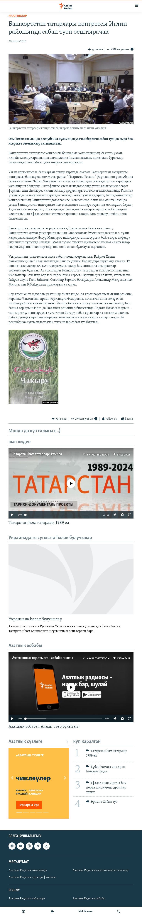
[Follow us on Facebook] (12, 846)
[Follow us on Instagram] (29, 846)
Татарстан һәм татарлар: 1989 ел (37, 454)
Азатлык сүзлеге (26, 741)
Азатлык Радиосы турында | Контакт (32, 877)
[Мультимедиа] (52, 911)
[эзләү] (118, 911)
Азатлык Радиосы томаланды (28, 870)
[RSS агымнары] (46, 846)
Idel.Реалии (85, 911)
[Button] (95, 49)
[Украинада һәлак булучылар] (71, 579)
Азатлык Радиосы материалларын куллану (101, 870)
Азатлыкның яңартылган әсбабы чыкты (42, 658)
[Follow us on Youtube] (20, 846)
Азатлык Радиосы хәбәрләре (27, 898)
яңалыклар (18, 16)
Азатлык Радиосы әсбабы (89, 898)
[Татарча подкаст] (23, 911)
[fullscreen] (129, 515)
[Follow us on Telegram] (37, 846)
